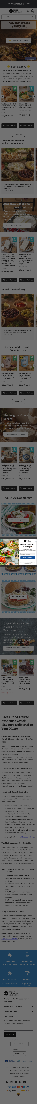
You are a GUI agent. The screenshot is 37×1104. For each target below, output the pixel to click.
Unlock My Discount (27, 557)
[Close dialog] (36, 540)
